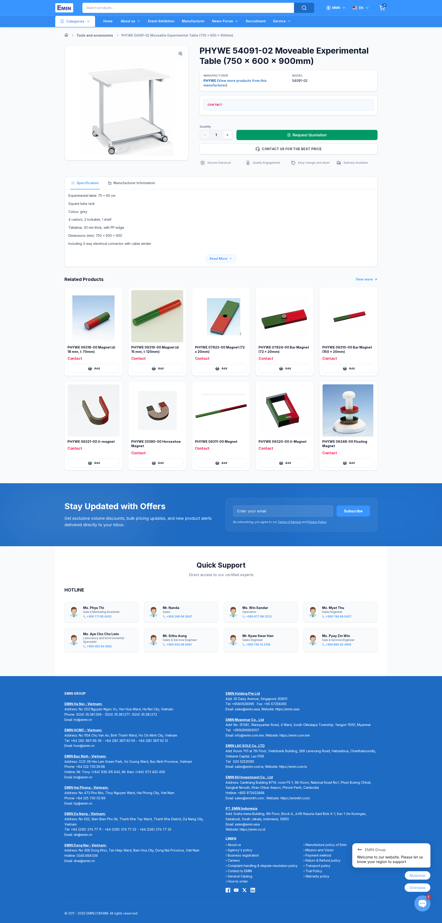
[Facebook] (228, 890)
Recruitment (256, 21)
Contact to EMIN (240, 871)
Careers (234, 860)
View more (364, 279)
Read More (218, 258)
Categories (75, 21)
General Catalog (240, 876)
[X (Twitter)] (244, 890)
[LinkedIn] (252, 890)
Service (279, 21)
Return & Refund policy (322, 860)
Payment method (318, 855)
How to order (238, 881)
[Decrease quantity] (205, 135)
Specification (88, 183)
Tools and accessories (94, 35)
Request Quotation (310, 135)
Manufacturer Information (134, 183)
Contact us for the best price (292, 149)
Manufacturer (193, 21)
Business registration (243, 855)
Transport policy (317, 866)
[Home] (66, 35)
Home (108, 21)
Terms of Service (289, 522)
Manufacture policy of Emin (326, 845)
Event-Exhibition (161, 21)
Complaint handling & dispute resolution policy (263, 866)
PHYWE (210, 81)
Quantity (205, 126)
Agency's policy (240, 850)
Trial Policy (313, 871)
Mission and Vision (319, 850)
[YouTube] (236, 890)
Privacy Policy (317, 522)
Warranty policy (317, 876)
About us (128, 21)
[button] (126, 103)
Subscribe (353, 511)
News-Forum (222, 21)
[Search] (304, 8)
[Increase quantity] (227, 135)
